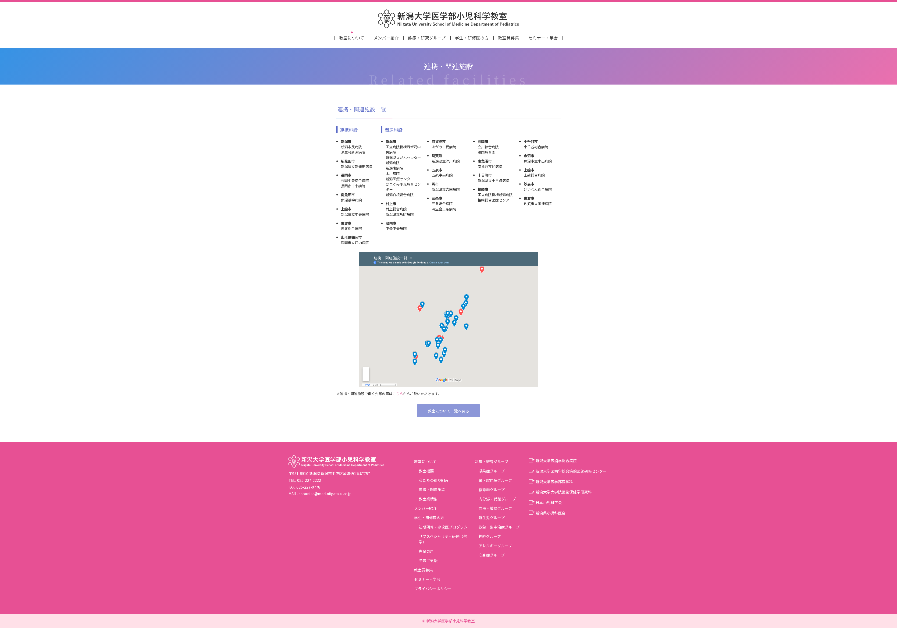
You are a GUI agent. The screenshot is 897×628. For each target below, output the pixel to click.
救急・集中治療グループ (499, 527)
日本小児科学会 (549, 502)
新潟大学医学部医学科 (554, 481)
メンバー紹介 (386, 38)
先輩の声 (426, 551)
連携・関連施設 (432, 489)
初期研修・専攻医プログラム (443, 527)
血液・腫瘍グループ (495, 508)
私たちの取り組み (434, 480)
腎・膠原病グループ (495, 480)
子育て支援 (428, 560)
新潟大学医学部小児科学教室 (448, 18)
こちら (397, 393)
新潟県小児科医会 (551, 513)
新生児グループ (492, 517)
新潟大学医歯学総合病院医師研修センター (571, 471)
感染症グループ (492, 471)
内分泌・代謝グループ (497, 499)
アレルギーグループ (495, 545)
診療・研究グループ (427, 38)
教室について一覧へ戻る (448, 411)
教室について (351, 38)
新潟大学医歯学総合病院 (556, 460)
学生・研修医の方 (472, 38)
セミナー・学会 (543, 38)
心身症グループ (492, 555)
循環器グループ (492, 489)
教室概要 (426, 471)
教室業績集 (428, 499)
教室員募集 (508, 38)
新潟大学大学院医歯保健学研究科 (564, 492)
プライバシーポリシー (433, 588)
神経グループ (490, 536)
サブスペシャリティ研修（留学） (443, 539)
